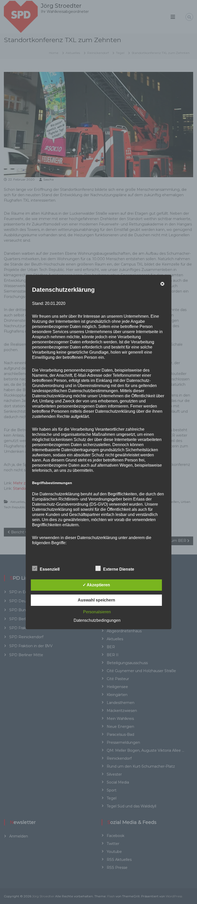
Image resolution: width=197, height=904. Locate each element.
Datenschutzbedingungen (97, 620)
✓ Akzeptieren (96, 585)
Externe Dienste (118, 569)
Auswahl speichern (96, 600)
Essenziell (50, 569)
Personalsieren (97, 612)
